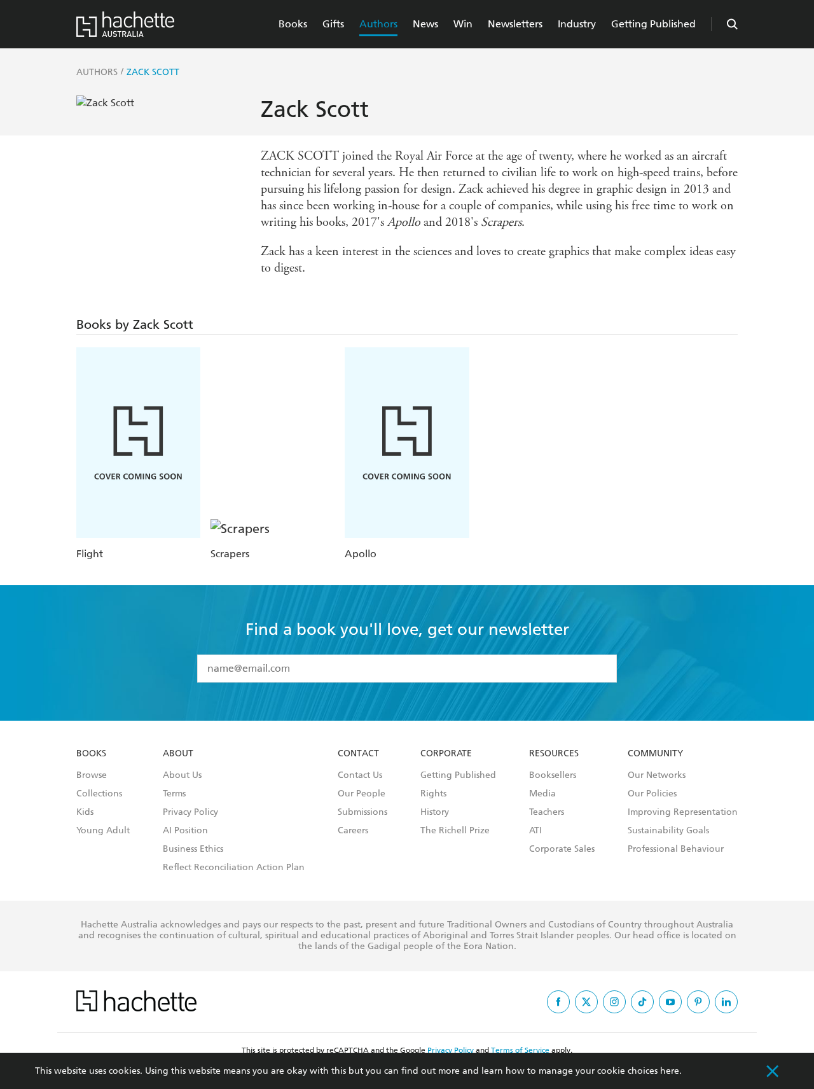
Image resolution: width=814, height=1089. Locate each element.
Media (542, 793)
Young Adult (103, 830)
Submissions (362, 812)
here (669, 1070)
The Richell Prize (455, 830)
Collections (99, 793)
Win (463, 24)
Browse (91, 775)
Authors (378, 24)
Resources (554, 753)
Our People (361, 793)
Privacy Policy (190, 812)
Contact (358, 753)
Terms (174, 793)
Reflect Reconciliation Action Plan (234, 867)
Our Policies (652, 793)
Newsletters (515, 24)
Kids (84, 812)
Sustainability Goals (668, 830)
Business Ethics (193, 849)
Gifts (333, 24)
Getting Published (653, 24)
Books (293, 24)
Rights (433, 793)
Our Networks (657, 775)
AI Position (185, 830)
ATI (535, 830)
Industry (577, 24)
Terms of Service (520, 1050)
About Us (182, 775)
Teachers (546, 812)
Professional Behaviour (676, 849)
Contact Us (360, 775)
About (178, 753)
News (425, 24)
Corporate (446, 753)
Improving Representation (683, 812)
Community (655, 753)
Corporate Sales (562, 849)
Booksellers (552, 775)
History (434, 812)
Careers (353, 830)
